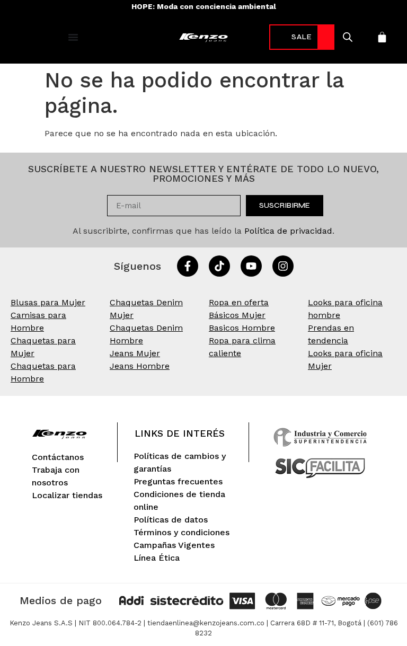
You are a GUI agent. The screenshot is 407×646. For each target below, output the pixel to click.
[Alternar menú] (73, 37)
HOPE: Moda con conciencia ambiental (203, 6)
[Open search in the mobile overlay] (347, 37)
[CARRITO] (382, 37)
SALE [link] (301, 36)
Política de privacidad (288, 231)
